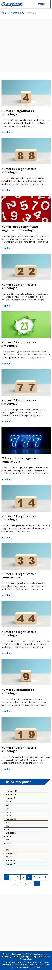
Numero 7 (10, 864)
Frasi (46, 956)
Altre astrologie (26, 959)
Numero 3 (10, 860)
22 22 (8, 857)
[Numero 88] (26, 164)
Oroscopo (6, 954)
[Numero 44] (26, 628)
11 (31, 883)
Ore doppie (10, 832)
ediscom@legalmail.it (41, 962)
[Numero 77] (26, 396)
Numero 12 (10, 853)
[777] (26, 454)
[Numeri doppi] (26, 222)
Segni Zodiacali (18, 954)
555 (7, 839)
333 (7, 825)
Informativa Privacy (9, 965)
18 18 (8, 808)
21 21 (8, 822)
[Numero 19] (26, 743)
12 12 (8, 843)
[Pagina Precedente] (6, 877)
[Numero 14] (26, 512)
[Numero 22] (26, 280)
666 (7, 805)
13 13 (8, 815)
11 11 (8, 846)
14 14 (8, 836)
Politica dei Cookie (25, 965)
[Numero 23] (26, 338)
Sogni (46, 954)
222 (7, 829)
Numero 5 (10, 798)
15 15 (8, 812)
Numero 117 (11, 794)
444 (7, 850)
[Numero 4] (26, 107)
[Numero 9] (26, 685)
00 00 (8, 801)
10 (26, 883)
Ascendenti (37, 954)
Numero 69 (10, 819)
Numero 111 (11, 791)
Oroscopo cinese (36, 956)
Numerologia (7, 956)
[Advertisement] (26, 45)
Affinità (28, 954)
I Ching (25, 956)
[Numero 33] (26, 570)
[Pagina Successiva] (37, 883)
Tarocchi (17, 956)
